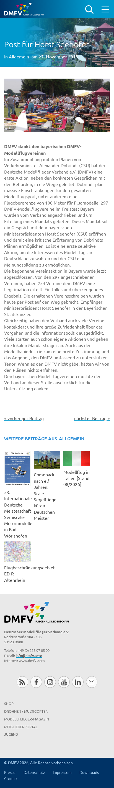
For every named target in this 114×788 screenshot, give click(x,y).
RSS (22, 682)
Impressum (62, 772)
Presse (9, 772)
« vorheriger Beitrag (24, 418)
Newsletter (91, 682)
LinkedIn (77, 682)
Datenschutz (34, 772)
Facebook (36, 682)
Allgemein (19, 56)
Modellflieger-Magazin (26, 719)
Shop (9, 703)
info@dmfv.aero (29, 655)
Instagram (50, 682)
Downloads (89, 772)
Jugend (11, 734)
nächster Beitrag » (92, 418)
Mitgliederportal (21, 726)
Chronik (10, 778)
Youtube (63, 682)
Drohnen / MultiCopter (26, 711)
